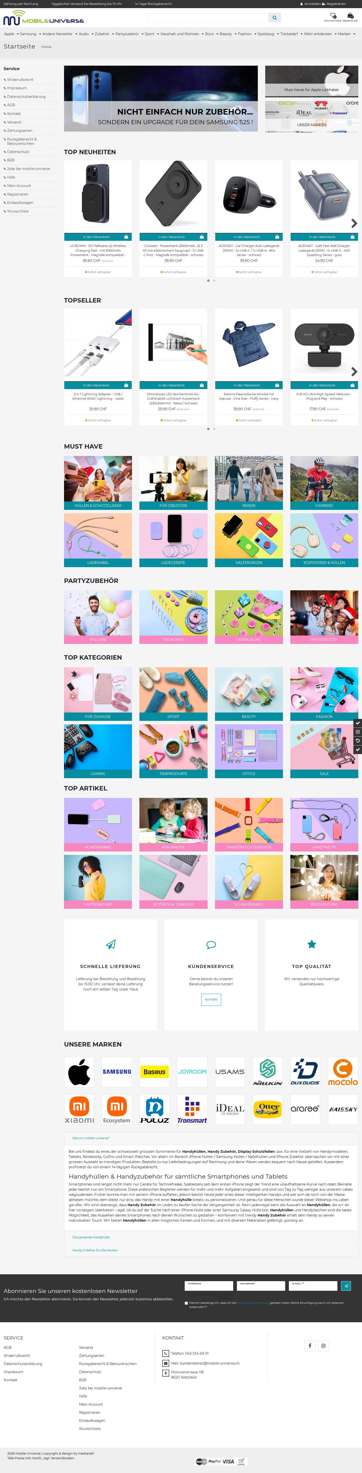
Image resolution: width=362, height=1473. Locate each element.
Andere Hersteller (58, 34)
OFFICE (248, 774)
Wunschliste (18, 211)
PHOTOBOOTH (324, 640)
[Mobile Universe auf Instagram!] (323, 1345)
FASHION (324, 716)
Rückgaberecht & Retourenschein (22, 141)
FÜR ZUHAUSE (98, 716)
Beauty (226, 34)
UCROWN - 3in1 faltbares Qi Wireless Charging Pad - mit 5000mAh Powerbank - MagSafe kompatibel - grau (98, 250)
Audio (84, 34)
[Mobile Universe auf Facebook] (310, 1345)
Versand (14, 122)
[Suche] (274, 17)
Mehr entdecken (318, 34)
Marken (345, 34)
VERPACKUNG (248, 640)
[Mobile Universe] (43, 17)
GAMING (98, 774)
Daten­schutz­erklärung (23, 1364)
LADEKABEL (98, 563)
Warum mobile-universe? (90, 1138)
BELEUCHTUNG (324, 904)
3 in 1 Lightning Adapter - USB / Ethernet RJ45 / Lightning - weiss (98, 396)
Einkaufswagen (20, 202)
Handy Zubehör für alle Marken (95, 1250)
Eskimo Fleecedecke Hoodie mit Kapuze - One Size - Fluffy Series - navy (249, 396)
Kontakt (14, 113)
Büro (210, 34)
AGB (11, 105)
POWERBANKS (98, 847)
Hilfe (11, 177)
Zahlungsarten (19, 130)
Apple (9, 34)
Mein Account (19, 185)
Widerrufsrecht (20, 79)
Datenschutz (18, 152)
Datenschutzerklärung (26, 96)
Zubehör (102, 34)
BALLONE (98, 640)
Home (46, 47)
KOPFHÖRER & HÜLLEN (324, 563)
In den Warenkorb (96, 237)
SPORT (173, 716)
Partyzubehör (127, 34)
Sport (150, 34)
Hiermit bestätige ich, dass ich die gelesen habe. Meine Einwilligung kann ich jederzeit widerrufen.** (266, 1305)
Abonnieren (346, 1286)
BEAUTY (249, 716)
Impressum (17, 88)
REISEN (249, 505)
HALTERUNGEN (249, 563)
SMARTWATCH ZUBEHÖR (249, 847)
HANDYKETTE (324, 847)
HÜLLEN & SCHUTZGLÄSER (98, 505)
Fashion (245, 34)
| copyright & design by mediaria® (67, 1453)
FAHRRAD (324, 505)
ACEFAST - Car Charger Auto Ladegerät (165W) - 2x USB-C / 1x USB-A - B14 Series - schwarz (249, 250)
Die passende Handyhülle (91, 1237)
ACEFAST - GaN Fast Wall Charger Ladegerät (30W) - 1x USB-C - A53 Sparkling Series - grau (324, 250)
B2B (11, 160)
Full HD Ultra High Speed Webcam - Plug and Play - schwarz (324, 396)
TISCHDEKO (173, 640)
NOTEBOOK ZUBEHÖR (173, 904)
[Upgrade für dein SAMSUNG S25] (161, 98)
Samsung (28, 34)
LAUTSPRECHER (98, 904)
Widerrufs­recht (17, 1355)
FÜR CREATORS (173, 505)
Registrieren (17, 194)
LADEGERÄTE (173, 563)
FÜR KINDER (173, 847)
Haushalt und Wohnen (180, 34)
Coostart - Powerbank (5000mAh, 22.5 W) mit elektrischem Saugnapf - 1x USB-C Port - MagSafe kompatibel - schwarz (173, 250)
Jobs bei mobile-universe (28, 169)
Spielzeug (266, 34)
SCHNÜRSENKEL (248, 904)
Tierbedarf (289, 34)
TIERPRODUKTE (173, 774)
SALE (324, 774)
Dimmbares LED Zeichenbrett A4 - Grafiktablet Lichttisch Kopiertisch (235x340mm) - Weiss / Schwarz (173, 398)
